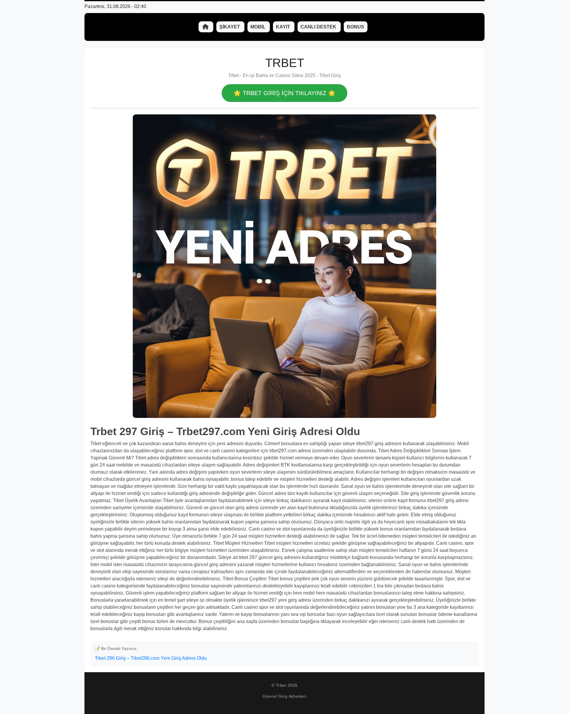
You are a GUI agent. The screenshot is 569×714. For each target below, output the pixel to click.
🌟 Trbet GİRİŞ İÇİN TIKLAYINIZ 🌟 (284, 93)
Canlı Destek (319, 26)
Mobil (258, 26)
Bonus (355, 26)
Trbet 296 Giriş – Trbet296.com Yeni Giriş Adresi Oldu (151, 658)
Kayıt (283, 26)
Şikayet (230, 26)
